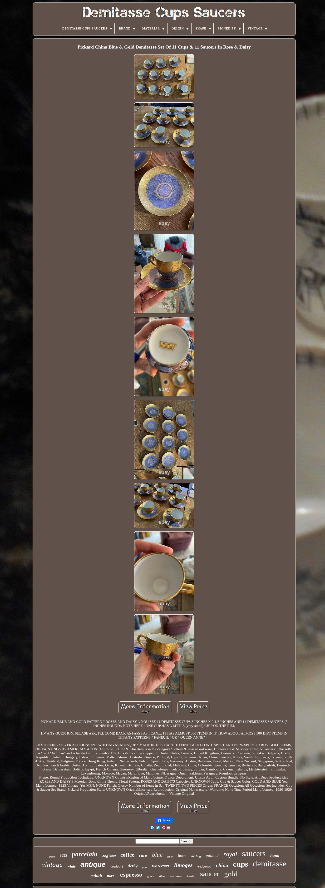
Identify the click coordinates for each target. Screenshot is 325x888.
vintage (52, 864)
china (222, 865)
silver (162, 876)
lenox (170, 856)
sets (63, 855)
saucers (254, 853)
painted (212, 855)
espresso (131, 874)
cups (240, 864)
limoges (183, 865)
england (109, 856)
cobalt (96, 875)
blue (157, 854)
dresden (191, 876)
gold (231, 874)
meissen (176, 876)
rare (143, 855)
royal (230, 854)
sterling (196, 856)
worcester (160, 865)
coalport (116, 866)
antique (93, 864)
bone (182, 855)
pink (144, 867)
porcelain (85, 854)
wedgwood (204, 866)
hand (274, 855)
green (150, 876)
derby (133, 865)
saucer (209, 873)
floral (111, 876)
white (71, 866)
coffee (127, 855)
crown (52, 856)
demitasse (269, 863)
